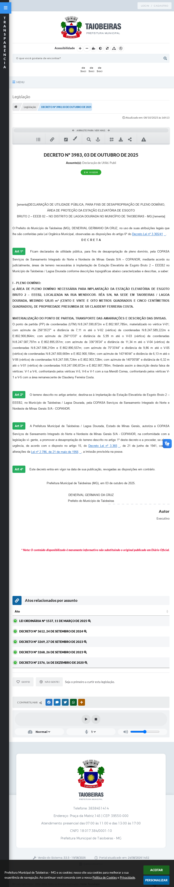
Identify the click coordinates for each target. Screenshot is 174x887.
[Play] (86, 719)
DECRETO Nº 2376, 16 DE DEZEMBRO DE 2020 (52, 662)
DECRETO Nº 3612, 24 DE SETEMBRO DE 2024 (51, 631)
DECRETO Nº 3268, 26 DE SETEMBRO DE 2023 (51, 652)
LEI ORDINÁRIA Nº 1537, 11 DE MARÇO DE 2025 (53, 621)
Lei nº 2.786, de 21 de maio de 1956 (54, 452)
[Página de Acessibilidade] (121, 48)
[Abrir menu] (5, 8)
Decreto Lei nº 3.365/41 (147, 234)
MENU (20, 82)
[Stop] (95, 719)
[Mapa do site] (114, 48)
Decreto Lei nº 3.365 (102, 445)
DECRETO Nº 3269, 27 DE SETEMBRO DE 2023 (51, 642)
